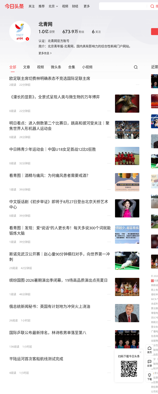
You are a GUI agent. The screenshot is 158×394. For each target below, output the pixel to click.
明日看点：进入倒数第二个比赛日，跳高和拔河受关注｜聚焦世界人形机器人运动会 (59, 126)
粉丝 (73, 31)
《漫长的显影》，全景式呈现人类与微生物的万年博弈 (54, 97)
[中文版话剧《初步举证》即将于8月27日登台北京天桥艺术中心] (127, 208)
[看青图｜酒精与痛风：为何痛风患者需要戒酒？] (127, 182)
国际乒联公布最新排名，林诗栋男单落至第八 (47, 332)
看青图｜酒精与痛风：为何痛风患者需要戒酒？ (49, 175)
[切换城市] (57, 6)
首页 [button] (149, 352)
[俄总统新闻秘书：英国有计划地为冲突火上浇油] (127, 313)
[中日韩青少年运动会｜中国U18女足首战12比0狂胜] (127, 156)
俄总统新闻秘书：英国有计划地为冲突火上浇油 (49, 306)
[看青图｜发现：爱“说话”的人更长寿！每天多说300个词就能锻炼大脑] (127, 235)
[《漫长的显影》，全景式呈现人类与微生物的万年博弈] (127, 104)
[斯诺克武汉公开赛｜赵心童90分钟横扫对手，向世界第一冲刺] (127, 261)
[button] (32, 6)
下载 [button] (149, 376)
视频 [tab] (40, 67)
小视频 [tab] (87, 67)
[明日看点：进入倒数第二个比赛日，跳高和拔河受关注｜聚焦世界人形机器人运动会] (127, 130)
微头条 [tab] (56, 67)
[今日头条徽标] (14, 6)
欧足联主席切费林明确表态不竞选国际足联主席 (49, 78)
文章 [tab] (26, 67)
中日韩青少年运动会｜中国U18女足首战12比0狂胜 (52, 149)
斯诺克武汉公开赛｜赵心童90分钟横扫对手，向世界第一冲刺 (59, 256)
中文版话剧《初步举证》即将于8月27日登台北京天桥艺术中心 (58, 204)
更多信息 (44, 53)
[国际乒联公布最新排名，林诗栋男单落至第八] (127, 339)
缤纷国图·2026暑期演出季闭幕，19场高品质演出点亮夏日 (58, 280)
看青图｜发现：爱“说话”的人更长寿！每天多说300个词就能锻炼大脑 (60, 230)
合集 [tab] (71, 67)
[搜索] (136, 68)
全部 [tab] (12, 67)
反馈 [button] (149, 365)
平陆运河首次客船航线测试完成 (36, 358)
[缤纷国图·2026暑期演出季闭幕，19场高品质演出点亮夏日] (127, 287)
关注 (96, 31)
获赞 (47, 31)
